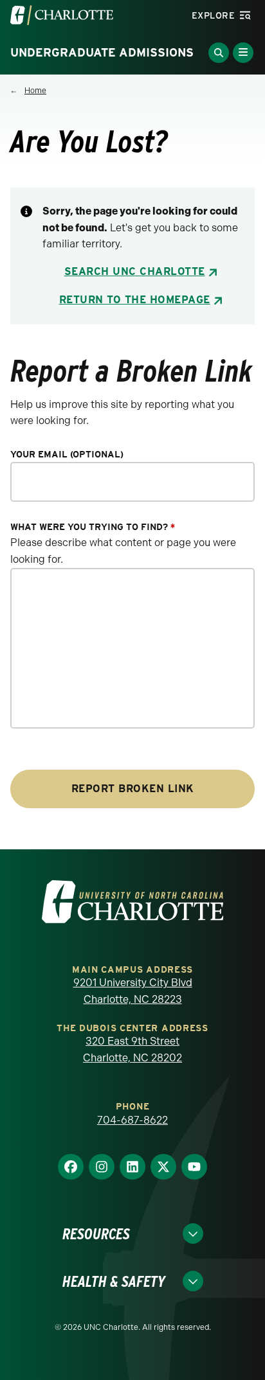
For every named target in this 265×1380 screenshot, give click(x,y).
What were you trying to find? (92, 527)
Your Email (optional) (66, 454)
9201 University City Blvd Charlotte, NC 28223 (132, 991)
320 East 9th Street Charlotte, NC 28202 (132, 1049)
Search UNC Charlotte (134, 271)
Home (35, 90)
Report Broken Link (132, 789)
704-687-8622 (132, 1120)
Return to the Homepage (134, 300)
